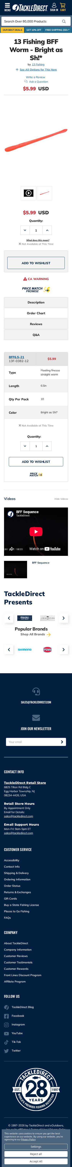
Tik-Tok (16, 1042)
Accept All (36, 1161)
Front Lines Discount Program (22, 975)
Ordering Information (17, 879)
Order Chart (36, 313)
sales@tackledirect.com (18, 816)
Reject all (36, 1154)
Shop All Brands (33, 634)
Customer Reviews (16, 956)
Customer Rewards (16, 969)
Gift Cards (10, 898)
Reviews (36, 324)
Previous (8, 618)
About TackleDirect (16, 943)
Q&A (36, 335)
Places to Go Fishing (16, 911)
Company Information (17, 949)
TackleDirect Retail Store (25, 783)
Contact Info (12, 866)
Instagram (18, 1024)
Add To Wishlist (36, 263)
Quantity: (36, 221)
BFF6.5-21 (16, 357)
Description (36, 302)
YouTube (17, 1033)
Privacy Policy (28, 1139)
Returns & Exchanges (17, 892)
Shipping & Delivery (16, 873)
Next (63, 618)
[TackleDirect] (30, 8)
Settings (36, 1146)
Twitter (16, 1050)
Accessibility (11, 860)
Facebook (18, 1015)
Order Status (12, 886)
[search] (64, 21)
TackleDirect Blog (23, 1007)
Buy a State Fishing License (21, 905)
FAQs (7, 917)
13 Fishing (38, 64)
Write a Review (35, 77)
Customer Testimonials (18, 962)
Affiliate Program (15, 981)
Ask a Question (38, 81)
